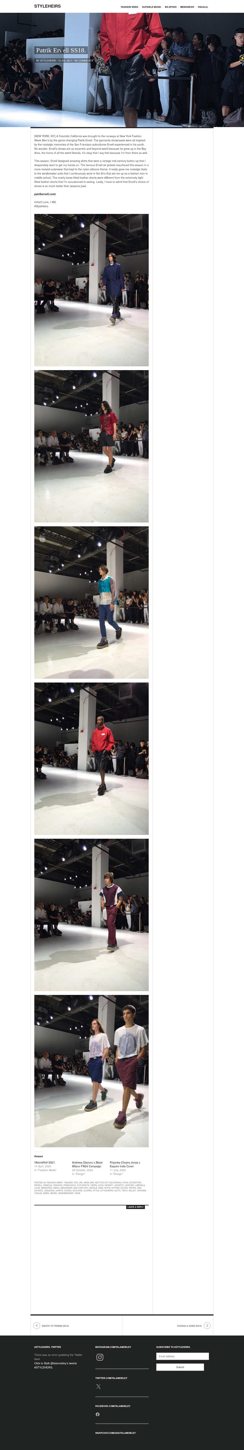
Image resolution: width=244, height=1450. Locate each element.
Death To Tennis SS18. (55, 1326)
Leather (129, 1185)
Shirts (59, 1190)
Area (86, 1182)
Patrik (132, 1187)
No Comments (83, 60)
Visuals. (203, 7)
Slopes (87, 1190)
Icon (101, 1185)
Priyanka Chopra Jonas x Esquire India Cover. (125, 1164)
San (139, 1187)
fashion (57, 1185)
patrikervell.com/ (45, 194)
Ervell (38, 1185)
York (77, 1193)
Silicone (77, 1190)
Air (81, 1182)
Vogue (38, 1193)
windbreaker (65, 1193)
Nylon (124, 1187)
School (38, 1190)
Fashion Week (129, 7)
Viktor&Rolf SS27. (45, 1162)
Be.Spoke (171, 7)
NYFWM (115, 1187)
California (115, 1182)
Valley (132, 1190)
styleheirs (48, 60)
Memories (46, 1187)
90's (76, 1182)
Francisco (69, 1185)
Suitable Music (151, 7)
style (96, 1190)
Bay (92, 1182)
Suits (117, 1190)
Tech (124, 1190)
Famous (47, 1185)
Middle (93, 1187)
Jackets (119, 1185)
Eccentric (135, 1182)
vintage (141, 1190)
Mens (56, 1187)
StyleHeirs (47, 6)
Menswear (187, 7)
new (100, 1187)
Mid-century (81, 1187)
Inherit (109, 1185)
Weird (53, 1193)
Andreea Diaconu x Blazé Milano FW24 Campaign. (87, 1164)
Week (46, 1193)
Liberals (140, 1185)
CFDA (125, 1182)
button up (101, 1182)
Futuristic (83, 1185)
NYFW (107, 1187)
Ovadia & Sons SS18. (189, 1326)
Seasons (49, 1190)
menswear (66, 1187)
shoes (67, 1190)
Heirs (94, 1185)
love (37, 1187)
